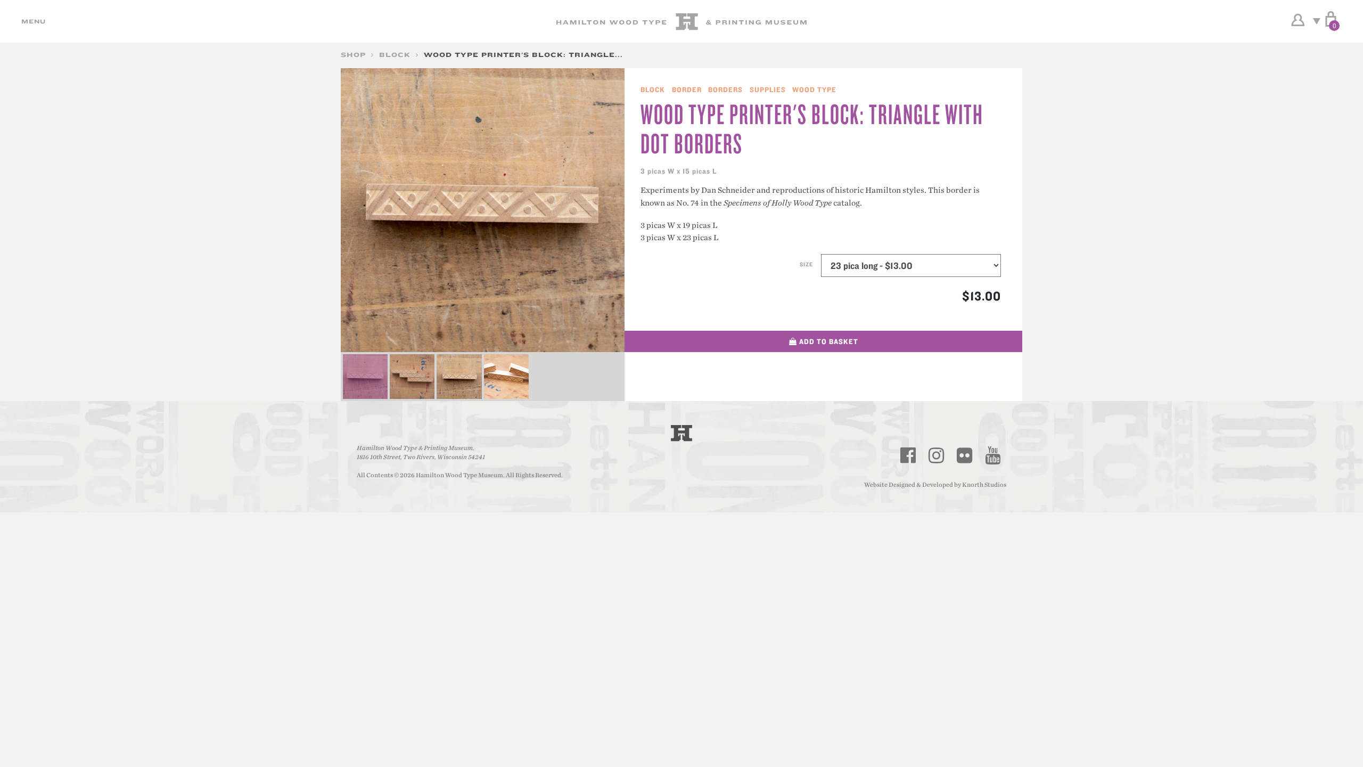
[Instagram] (936, 455)
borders (725, 89)
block (394, 55)
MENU (32, 21)
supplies (768, 89)
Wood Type (814, 89)
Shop (353, 55)
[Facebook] (908, 455)
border (687, 89)
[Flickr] (964, 455)
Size (806, 264)
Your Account (1297, 20)
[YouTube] (993, 455)
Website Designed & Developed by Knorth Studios (935, 484)
